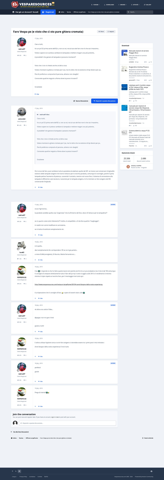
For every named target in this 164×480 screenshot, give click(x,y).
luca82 (21, 252)
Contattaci (32, 476)
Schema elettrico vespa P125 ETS (139, 132)
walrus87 (22, 49)
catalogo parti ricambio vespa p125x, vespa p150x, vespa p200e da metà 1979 (139, 87)
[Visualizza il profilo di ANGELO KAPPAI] (128, 166)
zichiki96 (131, 62)
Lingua (14, 476)
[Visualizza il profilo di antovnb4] (21, 111)
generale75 (132, 80)
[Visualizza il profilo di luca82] (21, 245)
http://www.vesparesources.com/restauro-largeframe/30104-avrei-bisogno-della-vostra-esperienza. (69, 284)
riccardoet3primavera (135, 98)
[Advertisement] (64, 21)
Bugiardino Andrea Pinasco (139, 67)
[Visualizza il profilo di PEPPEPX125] (21, 270)
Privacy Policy (23, 476)
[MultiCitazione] (35, 187)
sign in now (55, 417)
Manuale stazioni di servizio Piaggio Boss (139, 52)
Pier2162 (131, 146)
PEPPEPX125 (21, 277)
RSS (47, 476)
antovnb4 (21, 119)
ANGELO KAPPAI (136, 166)
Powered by (144, 476)
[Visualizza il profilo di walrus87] (21, 41)
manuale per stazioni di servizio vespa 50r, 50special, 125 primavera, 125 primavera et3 (139, 109)
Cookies (40, 476)
